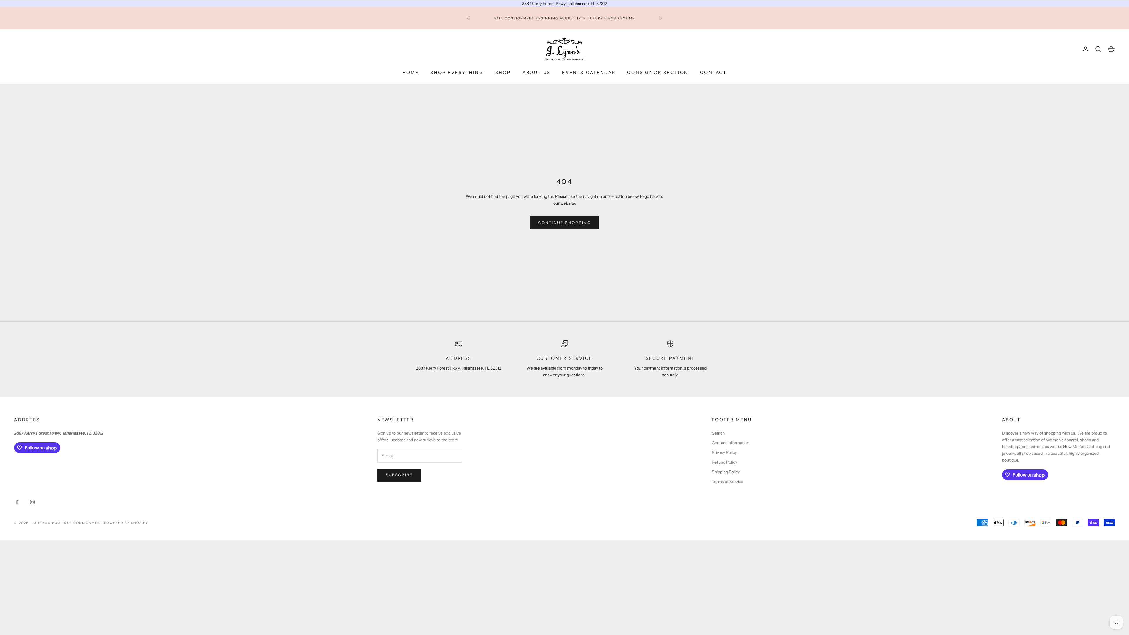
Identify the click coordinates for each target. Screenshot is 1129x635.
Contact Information (730, 442)
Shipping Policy (726, 471)
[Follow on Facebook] (17, 502)
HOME (410, 73)
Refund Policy (724, 462)
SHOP (503, 73)
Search (718, 433)
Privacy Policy (724, 452)
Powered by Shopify (126, 523)
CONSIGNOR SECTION (657, 73)
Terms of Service (727, 481)
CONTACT (713, 73)
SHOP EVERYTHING (456, 73)
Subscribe (399, 474)
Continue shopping (564, 222)
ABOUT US (536, 73)
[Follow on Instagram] (32, 502)
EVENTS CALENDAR (588, 73)
